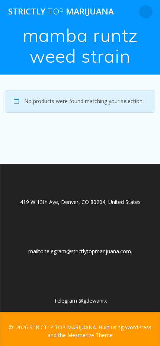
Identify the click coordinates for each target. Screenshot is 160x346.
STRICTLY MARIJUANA (61, 11)
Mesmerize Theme (90, 335)
